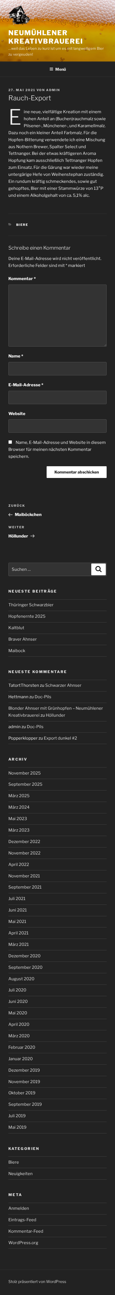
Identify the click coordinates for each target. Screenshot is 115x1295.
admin (53, 90)
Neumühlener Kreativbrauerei (45, 37)
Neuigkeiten (20, 1173)
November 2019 (24, 1081)
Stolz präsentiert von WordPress (37, 1281)
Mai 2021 (17, 921)
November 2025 (24, 773)
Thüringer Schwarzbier (31, 604)
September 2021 (25, 887)
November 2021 (24, 876)
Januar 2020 (20, 1058)
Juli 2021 (16, 898)
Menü (60, 69)
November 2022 (24, 853)
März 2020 (19, 1035)
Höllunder (55, 715)
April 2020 (18, 1024)
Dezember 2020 (24, 955)
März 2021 (18, 944)
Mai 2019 (17, 1127)
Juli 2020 (17, 990)
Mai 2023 (17, 818)
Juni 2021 (17, 910)
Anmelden (18, 1208)
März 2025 (19, 795)
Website (16, 413)
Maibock (16, 650)
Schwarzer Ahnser (63, 685)
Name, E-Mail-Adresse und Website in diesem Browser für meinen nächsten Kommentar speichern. (57, 449)
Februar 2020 (21, 1047)
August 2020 (21, 978)
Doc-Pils (43, 696)
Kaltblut (16, 627)
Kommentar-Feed (25, 1231)
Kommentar (22, 278)
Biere (22, 225)
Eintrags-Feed (22, 1219)
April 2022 (18, 864)
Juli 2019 (17, 1115)
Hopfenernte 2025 (26, 616)
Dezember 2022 (24, 841)
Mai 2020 (17, 1012)
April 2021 (18, 933)
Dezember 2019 (24, 1070)
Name (15, 356)
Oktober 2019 (21, 1092)
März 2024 (19, 807)
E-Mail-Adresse (25, 384)
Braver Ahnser (22, 639)
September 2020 (25, 967)
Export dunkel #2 (60, 738)
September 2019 (25, 1104)
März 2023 (19, 830)
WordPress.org (23, 1242)
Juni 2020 (18, 1001)
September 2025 (25, 784)
